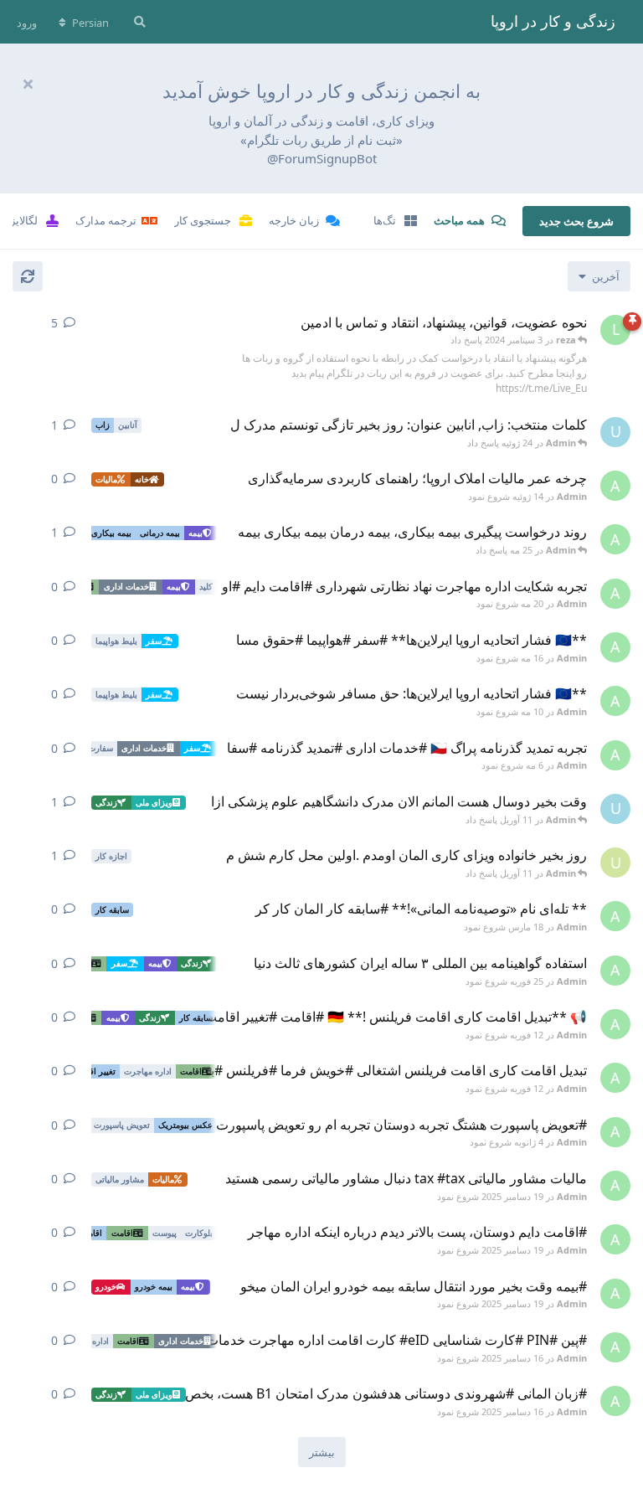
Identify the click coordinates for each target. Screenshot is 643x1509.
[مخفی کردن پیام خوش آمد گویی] (28, 84)
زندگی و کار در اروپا (553, 21)
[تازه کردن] (28, 276)
